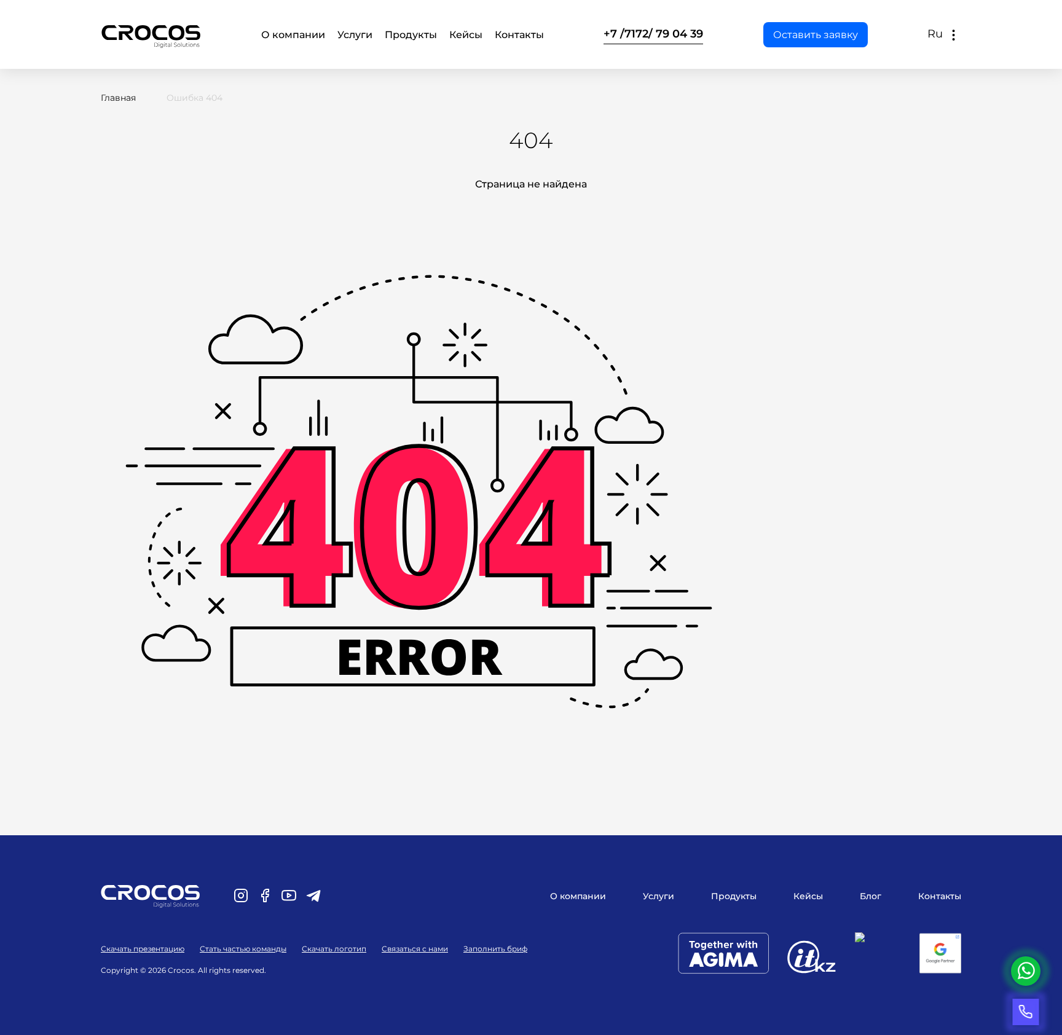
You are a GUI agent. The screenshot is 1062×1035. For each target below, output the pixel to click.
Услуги (354, 35)
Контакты (519, 35)
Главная (118, 97)
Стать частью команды (243, 948)
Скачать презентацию (142, 948)
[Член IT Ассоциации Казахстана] (821, 959)
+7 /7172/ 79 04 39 (653, 34)
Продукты (411, 35)
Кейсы (465, 35)
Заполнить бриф (495, 948)
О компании (293, 35)
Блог (870, 896)
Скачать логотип (334, 948)
